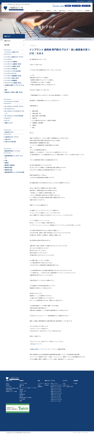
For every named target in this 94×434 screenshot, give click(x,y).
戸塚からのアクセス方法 (56, 396)
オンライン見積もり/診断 (67, 386)
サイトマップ (85, 432)
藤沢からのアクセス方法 (56, 386)
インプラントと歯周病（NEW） (13, 64)
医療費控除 (40, 386)
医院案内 (8, 385)
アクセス (70, 10)
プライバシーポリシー (77, 432)
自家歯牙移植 (22, 394)
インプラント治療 (23, 383)
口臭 (6, 160)
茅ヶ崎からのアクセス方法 (56, 385)
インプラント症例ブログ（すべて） (14, 57)
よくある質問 (22, 399)
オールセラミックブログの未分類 (14, 116)
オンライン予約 (86, 5)
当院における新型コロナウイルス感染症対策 (84, 1)
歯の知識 (6, 45)
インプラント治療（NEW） (12, 78)
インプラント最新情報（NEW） (13, 76)
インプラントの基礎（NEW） (13, 66)
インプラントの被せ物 (11, 69)
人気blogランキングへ (36, 344)
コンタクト (79, 10)
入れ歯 (20, 392)
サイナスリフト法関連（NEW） (13, 83)
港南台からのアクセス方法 (56, 393)
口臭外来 (21, 395)
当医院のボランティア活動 (11, 391)
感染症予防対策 (9, 389)
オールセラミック (9, 109)
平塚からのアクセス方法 (56, 388)
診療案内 (48, 10)
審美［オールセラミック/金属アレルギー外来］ (28, 387)
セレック (7, 120)
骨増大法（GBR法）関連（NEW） (14, 92)
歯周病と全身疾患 (9, 165)
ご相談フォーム (65, 385)
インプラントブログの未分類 (12, 71)
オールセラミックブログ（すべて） (14, 106)
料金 (55, 10)
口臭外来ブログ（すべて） (12, 137)
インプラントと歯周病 (11, 61)
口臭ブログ (8, 139)
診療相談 (68, 5)
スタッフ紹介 (8, 386)
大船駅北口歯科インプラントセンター (40, 349)
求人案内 (75, 383)
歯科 (6, 90)
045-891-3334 (58, 6)
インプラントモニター (11, 73)
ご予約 (63, 383)
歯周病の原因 (8, 167)
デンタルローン (41, 383)
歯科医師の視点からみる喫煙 (25, 397)
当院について (39, 10)
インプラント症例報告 (11, 80)
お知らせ (8, 383)
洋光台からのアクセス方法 (56, 399)
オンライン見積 (76, 5)
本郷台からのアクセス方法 (56, 389)
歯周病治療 (21, 385)
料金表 (39, 385)
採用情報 (87, 10)
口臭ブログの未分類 (10, 141)
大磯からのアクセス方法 (56, 394)
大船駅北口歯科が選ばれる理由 (12, 388)
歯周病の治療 (8, 170)
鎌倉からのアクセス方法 (56, 391)
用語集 (20, 400)
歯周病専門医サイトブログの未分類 (14, 172)
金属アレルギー (9, 123)
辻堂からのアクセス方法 (56, 397)
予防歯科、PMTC (22, 391)
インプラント (8, 59)
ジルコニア (8, 118)
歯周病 (6, 163)
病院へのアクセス (54, 383)
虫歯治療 (21, 389)
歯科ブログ (62, 10)
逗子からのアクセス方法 (56, 401)
